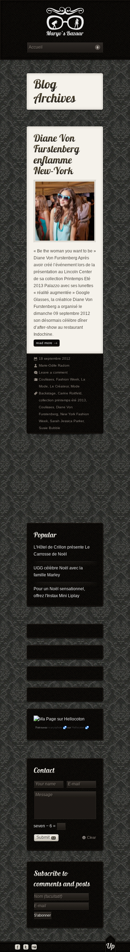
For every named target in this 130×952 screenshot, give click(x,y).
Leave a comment (53, 372)
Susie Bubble (49, 428)
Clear (91, 837)
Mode (75, 386)
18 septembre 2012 (54, 358)
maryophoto (55, 727)
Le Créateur (59, 386)
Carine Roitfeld (69, 393)
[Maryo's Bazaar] (64, 23)
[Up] (110, 943)
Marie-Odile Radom (54, 365)
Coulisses (46, 379)
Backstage (47, 393)
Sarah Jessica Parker (67, 421)
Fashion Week (67, 379)
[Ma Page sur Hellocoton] (59, 719)
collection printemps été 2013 (62, 400)
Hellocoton (78, 727)
